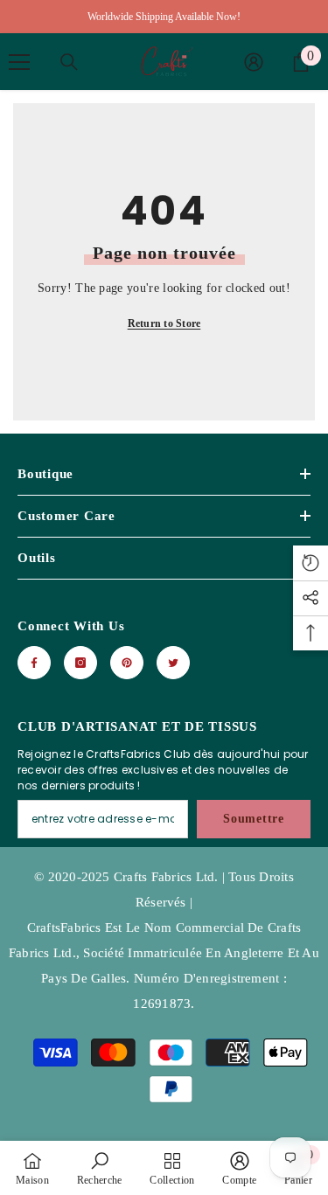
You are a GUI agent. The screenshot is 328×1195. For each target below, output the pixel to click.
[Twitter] (173, 662)
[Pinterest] (126, 662)
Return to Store (164, 323)
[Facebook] (34, 662)
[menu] (19, 62)
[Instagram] (80, 662)
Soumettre (253, 818)
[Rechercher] (69, 62)
